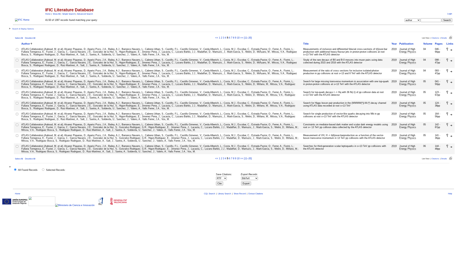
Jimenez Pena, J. (151, 51)
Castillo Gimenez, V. (191, 49)
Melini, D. (250, 51)
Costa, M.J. (230, 49)
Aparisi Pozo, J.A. (97, 49)
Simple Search (68, 14)
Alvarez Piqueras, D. (75, 49)
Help (450, 194)
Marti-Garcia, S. (235, 51)
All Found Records (28, 170)
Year (394, 43)
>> (241, 37)
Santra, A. (94, 54)
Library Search (224, 194)
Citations (435, 38)
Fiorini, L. (289, 49)
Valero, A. (136, 54)
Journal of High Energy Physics (407, 50)
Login (449, 14)
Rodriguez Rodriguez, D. (46, 54)
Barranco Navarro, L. (133, 49)
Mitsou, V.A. (278, 51)
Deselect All (30, 38)
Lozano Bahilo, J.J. (185, 51)
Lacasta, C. (168, 51)
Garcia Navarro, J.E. (81, 51)
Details (444, 38)
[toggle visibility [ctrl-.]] (10, 167)
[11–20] (248, 37)
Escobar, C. (244, 49)
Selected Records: (55, 170)
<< (216, 37)
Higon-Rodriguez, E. (129, 51)
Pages (439, 43)
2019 (394, 49)
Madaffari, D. (204, 51)
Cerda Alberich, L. (212, 49)
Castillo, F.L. (172, 49)
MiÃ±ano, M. (263, 51)
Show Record (240, 194)
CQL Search (209, 194)
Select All (19, 38)
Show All (56, 14)
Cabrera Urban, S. (154, 49)
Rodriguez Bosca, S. (47, 130)
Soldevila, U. (108, 54)
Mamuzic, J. (219, 51)
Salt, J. (84, 54)
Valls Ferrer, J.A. (151, 54)
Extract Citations (255, 194)
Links (449, 43)
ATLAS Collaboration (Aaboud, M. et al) (42, 49)
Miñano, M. (263, 84)
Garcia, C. (63, 51)
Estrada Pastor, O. (261, 49)
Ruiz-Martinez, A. (70, 54)
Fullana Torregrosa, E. (33, 51)
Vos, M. (165, 54)
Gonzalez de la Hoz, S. (105, 51)
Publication (406, 43)
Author (25, 43)
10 (238, 37)
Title (306, 43)
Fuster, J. (51, 51)
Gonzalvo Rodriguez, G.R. (133, 127)
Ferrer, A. (277, 49)
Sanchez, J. (122, 54)
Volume (427, 43)
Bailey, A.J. (114, 49)
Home (48, 14)
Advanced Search (85, 14)
